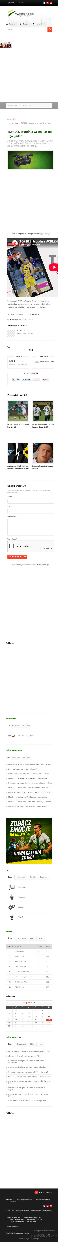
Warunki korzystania (43, 1200)
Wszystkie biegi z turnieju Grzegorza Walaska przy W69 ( (29, 1052)
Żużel (8, 726)
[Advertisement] (29, 71)
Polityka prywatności (24, 1200)
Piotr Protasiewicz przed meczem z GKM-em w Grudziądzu (26, 1062)
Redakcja (35, 314)
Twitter (47, 3)
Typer (10, 877)
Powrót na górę (45, 1192)
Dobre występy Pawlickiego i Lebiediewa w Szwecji (27, 806)
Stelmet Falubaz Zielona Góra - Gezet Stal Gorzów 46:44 (29, 788)
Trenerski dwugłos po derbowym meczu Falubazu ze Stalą (30, 783)
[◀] (9, 1003)
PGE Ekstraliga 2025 (26, 736)
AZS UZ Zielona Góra (17, 1222)
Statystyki (39, 24)
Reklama (12, 24)
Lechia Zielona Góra (17, 1220)
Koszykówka (16, 726)
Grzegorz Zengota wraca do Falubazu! (22, 769)
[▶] (49, 1003)
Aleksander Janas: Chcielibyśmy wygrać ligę (24, 1056)
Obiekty (33, 877)
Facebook (44, 3)
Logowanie (10, 3)
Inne (28, 726)
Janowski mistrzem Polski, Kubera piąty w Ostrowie (27, 779)
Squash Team (31, 1222)
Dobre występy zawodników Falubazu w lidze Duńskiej (28, 774)
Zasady (21, 907)
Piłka (23, 726)
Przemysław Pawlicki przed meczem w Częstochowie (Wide (28, 1095)
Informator (21, 877)
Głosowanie (22, 897)
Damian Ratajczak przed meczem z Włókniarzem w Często (27, 1089)
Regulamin (9, 1200)
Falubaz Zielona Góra (13, 1218)
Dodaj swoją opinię (47, 361)
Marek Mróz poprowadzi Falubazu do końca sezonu (27, 797)
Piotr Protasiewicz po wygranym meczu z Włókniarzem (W (29, 1082)
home (11, 123)
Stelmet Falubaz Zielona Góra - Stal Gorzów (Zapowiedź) (30, 802)
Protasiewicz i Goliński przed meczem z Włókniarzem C (29, 1067)
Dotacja (25, 24)
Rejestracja (22, 3)
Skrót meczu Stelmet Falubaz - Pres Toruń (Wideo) (27, 1101)
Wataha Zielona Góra (34, 1220)
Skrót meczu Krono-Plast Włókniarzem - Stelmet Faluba (29, 1077)
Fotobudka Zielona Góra (14, 1233)
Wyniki (21, 917)
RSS (51, 3)
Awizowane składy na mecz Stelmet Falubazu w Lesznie (29, 765)
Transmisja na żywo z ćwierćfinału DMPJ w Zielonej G (28, 1072)
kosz (16, 123)
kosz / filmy (22, 320)
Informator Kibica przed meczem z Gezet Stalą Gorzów (29, 792)
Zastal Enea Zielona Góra (32, 1218)
